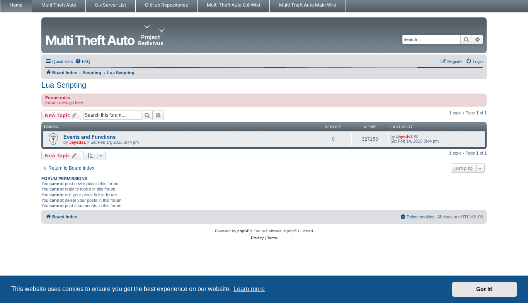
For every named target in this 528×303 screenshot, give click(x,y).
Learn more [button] (249, 289)
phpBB (243, 231)
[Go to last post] (416, 136)
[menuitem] (82, 61)
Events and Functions (89, 137)
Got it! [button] (484, 289)
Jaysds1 (77, 142)
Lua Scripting (63, 85)
